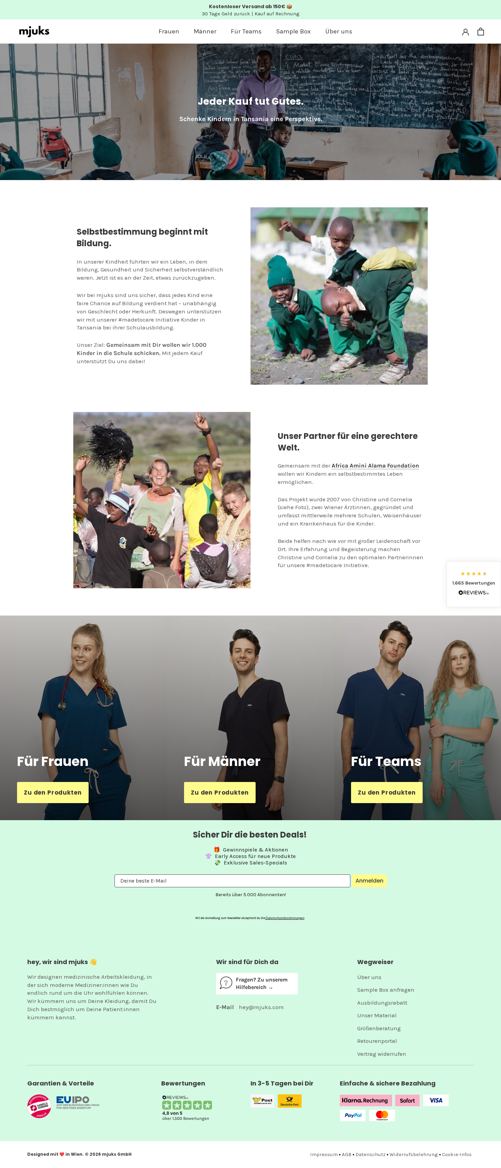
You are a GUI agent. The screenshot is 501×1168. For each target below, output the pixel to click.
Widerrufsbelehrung (414, 1154)
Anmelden (369, 881)
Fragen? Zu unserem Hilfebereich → (262, 983)
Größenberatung (379, 1028)
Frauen (168, 31)
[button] (473, 584)
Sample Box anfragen (385, 989)
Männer (205, 31)
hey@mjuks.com (261, 1007)
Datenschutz (370, 1154)
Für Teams (246, 31)
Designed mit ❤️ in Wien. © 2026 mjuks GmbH (79, 1154)
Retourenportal (377, 1040)
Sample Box (293, 31)
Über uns (338, 31)
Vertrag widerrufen (381, 1053)
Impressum (324, 1154)
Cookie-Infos (457, 1154)
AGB (346, 1154)
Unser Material (377, 1015)
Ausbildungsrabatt (382, 1002)
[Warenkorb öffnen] (480, 31)
